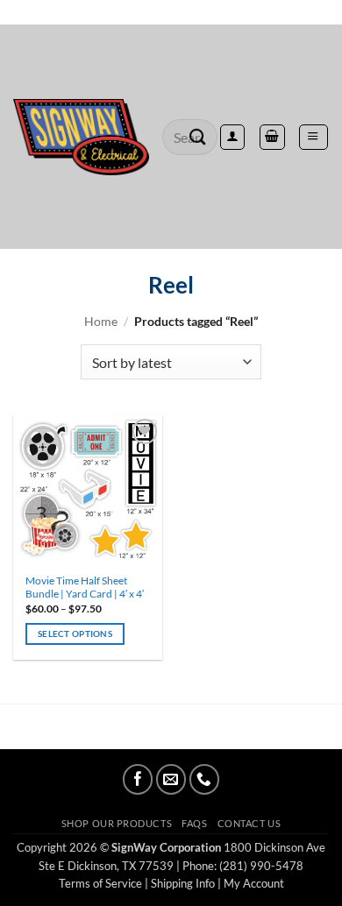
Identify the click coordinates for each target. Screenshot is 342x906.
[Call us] (204, 779)
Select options (75, 633)
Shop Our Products (116, 823)
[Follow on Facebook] (138, 779)
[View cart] (272, 136)
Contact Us (249, 823)
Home (101, 321)
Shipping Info (183, 883)
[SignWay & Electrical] (81, 137)
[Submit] (198, 137)
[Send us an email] (171, 779)
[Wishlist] (171, 12)
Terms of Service (100, 883)
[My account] (232, 136)
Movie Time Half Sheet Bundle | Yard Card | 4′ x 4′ (84, 587)
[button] (313, 136)
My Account (254, 883)
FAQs (194, 823)
